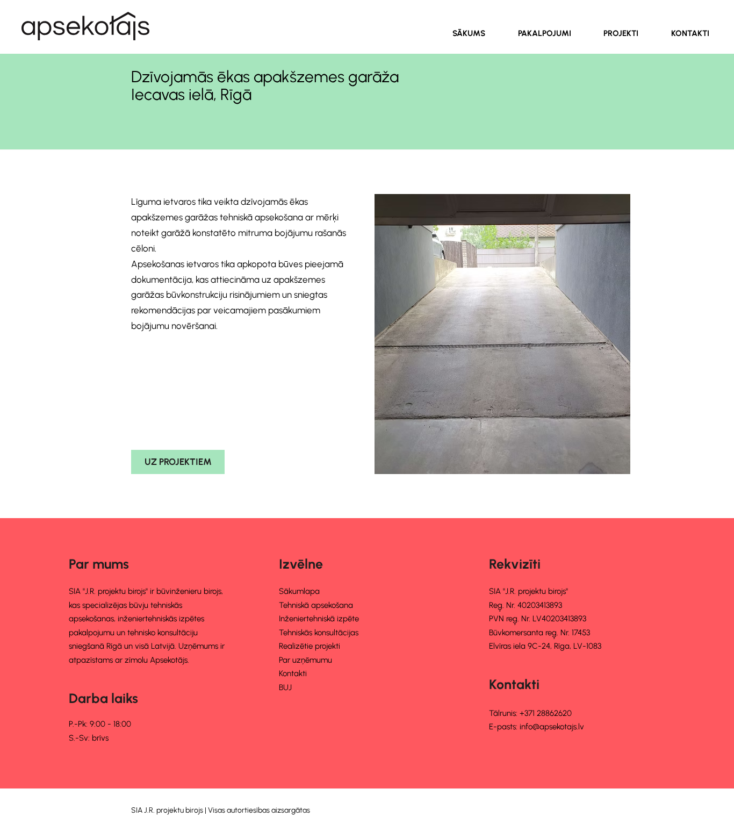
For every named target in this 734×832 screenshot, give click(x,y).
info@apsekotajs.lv (552, 726)
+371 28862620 (546, 713)
